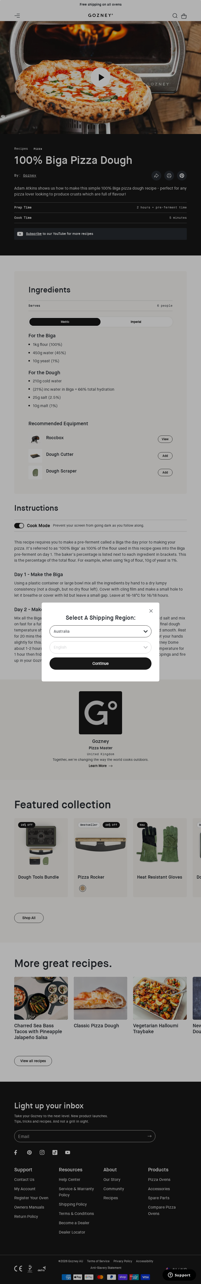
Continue (100, 663)
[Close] (151, 610)
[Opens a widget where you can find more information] (179, 1275)
